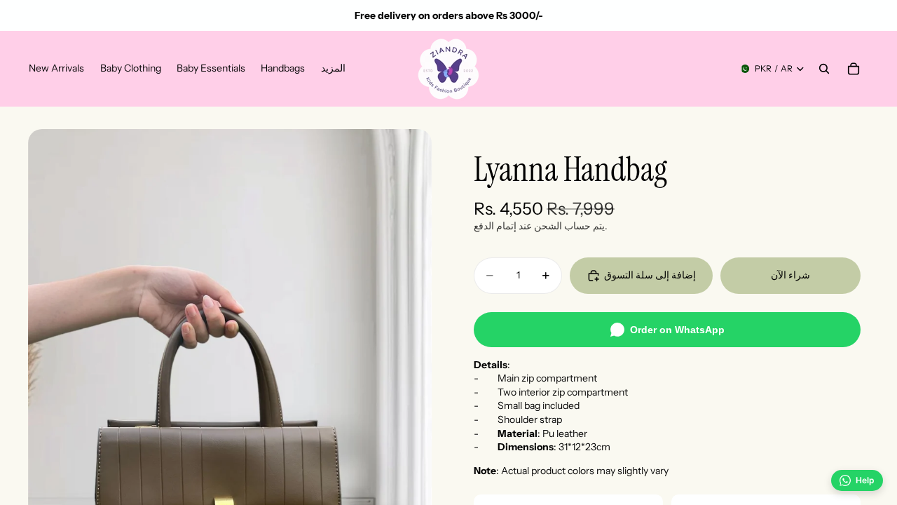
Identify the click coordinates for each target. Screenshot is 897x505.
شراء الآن (790, 275)
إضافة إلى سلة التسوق (650, 275)
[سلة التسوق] (853, 68)
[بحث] (824, 68)
